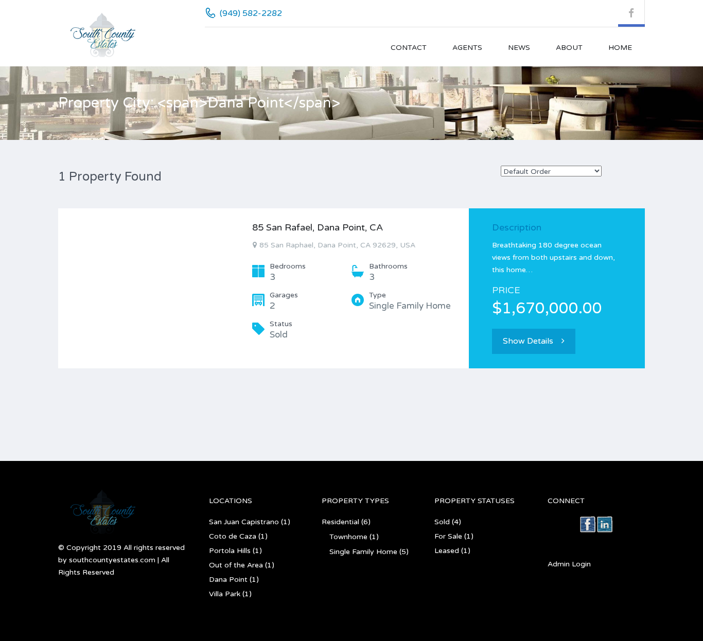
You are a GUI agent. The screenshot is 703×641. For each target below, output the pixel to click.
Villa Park (224, 594)
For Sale (448, 536)
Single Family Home (363, 551)
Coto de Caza (232, 536)
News (519, 47)
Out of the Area (236, 565)
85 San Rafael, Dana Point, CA (317, 227)
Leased (446, 550)
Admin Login (569, 564)
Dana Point (228, 579)
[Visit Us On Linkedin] (604, 524)
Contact (409, 47)
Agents (467, 47)
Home (620, 47)
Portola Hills (230, 550)
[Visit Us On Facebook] (587, 524)
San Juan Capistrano (244, 522)
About (569, 47)
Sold (442, 522)
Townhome (348, 536)
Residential (340, 522)
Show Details (528, 341)
